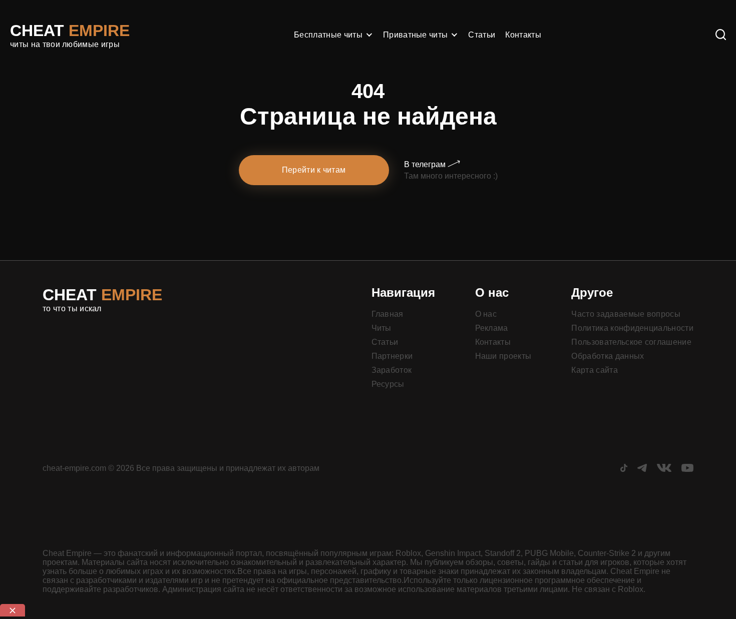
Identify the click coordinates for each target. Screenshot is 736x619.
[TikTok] (623, 469)
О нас (486, 314)
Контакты (523, 35)
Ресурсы (388, 384)
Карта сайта (594, 370)
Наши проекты (503, 356)
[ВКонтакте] (664, 469)
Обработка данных (607, 356)
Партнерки (392, 356)
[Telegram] (642, 469)
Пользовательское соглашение (631, 342)
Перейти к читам (314, 170)
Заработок (392, 370)
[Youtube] (687, 469)
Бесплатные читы (328, 35)
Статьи (481, 35)
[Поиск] (720, 35)
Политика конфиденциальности (632, 328)
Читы (382, 328)
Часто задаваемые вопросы (625, 314)
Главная (388, 314)
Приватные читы (415, 35)
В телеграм (426, 164)
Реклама (491, 328)
